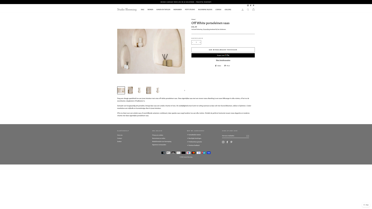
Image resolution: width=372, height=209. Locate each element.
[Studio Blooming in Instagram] (223, 142)
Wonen (150, 9)
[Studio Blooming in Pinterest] (231, 142)
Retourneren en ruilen (158, 138)
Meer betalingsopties (223, 60)
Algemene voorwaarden (159, 145)
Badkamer (178, 9)
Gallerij (228, 9)
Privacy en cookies (157, 135)
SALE (142, 9)
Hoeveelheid (197, 38)
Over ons (119, 135)
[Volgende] (184, 90)
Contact (119, 138)
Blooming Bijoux (205, 9)
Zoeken (119, 141)
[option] (151, 51)
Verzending (206, 29)
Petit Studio (190, 9)
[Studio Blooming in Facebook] (227, 142)
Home (193, 19)
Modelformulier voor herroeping (161, 141)
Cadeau (218, 9)
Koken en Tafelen (163, 9)
